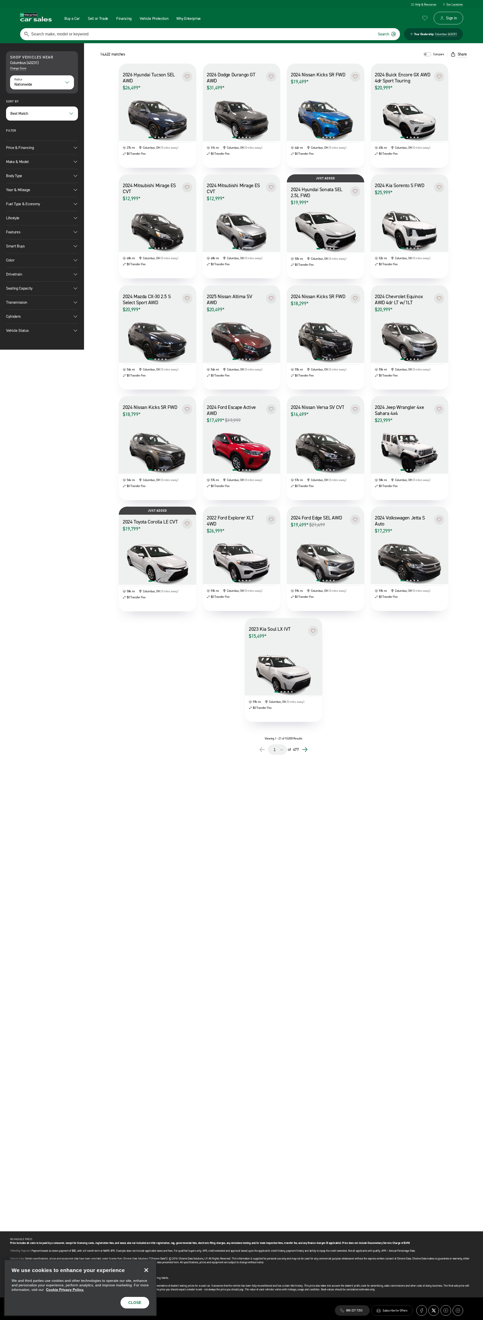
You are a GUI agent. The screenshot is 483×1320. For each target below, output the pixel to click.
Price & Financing (20, 147)
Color (10, 260)
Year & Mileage (18, 189)
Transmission (16, 302)
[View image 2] (155, 137)
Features (13, 232)
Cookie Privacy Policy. (65, 1290)
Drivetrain (14, 274)
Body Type (14, 175)
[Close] (146, 1270)
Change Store (18, 68)
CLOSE (134, 1302)
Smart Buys (15, 246)
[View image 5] (166, 137)
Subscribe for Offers (395, 1310)
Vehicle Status (17, 330)
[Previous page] (262, 750)
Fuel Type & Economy (23, 203)
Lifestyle (12, 218)
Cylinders (13, 316)
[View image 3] (158, 137)
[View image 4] (162, 137)
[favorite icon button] (424, 18)
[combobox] (42, 82)
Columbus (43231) (446, 34)
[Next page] (305, 750)
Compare (438, 54)
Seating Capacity (19, 288)
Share (462, 54)
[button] (187, 76)
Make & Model (17, 161)
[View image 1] (150, 137)
